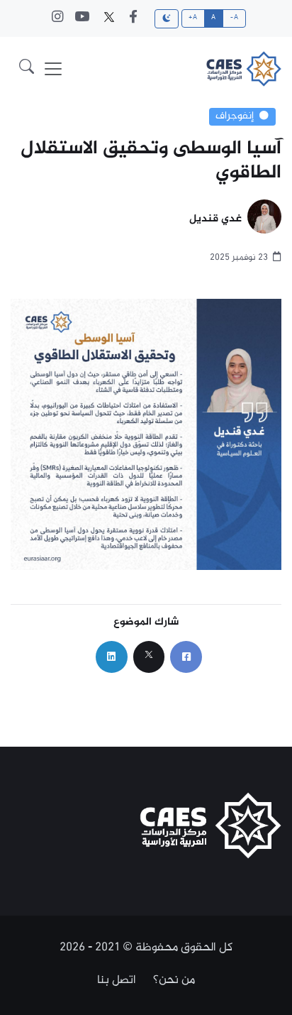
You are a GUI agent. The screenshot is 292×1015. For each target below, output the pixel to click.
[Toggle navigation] (53, 68)
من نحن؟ (174, 980)
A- (234, 17)
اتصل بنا (116, 980)
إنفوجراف (234, 116)
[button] (27, 69)
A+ (193, 17)
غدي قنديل (215, 219)
